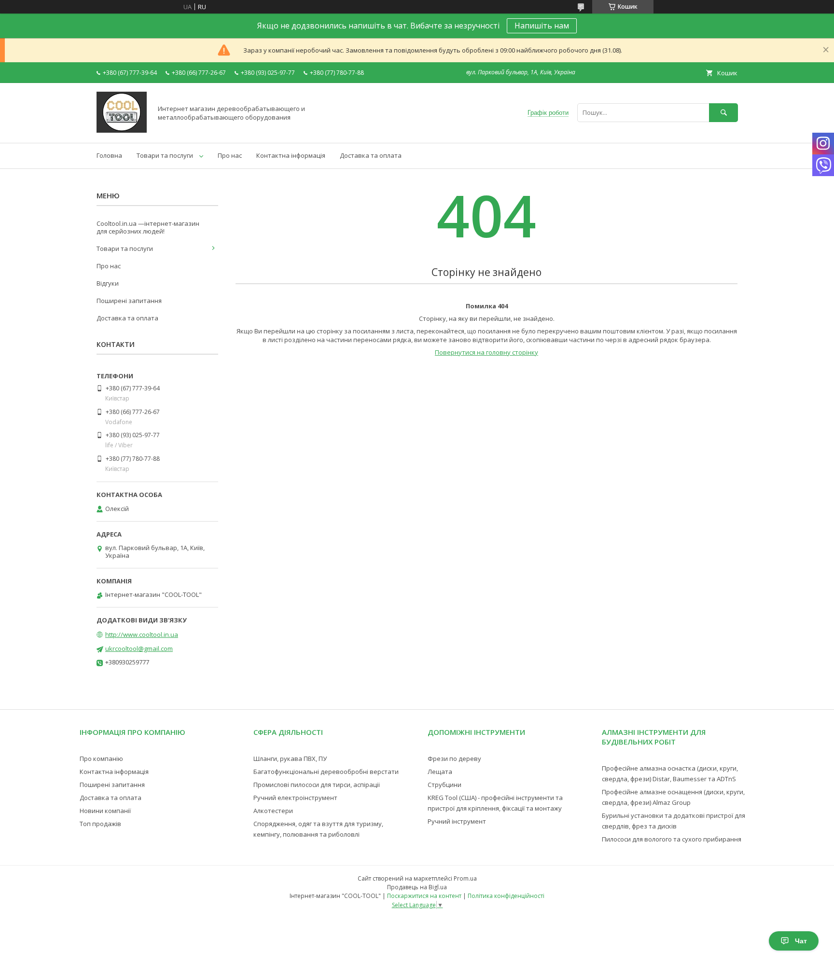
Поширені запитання (129, 300)
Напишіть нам (541, 25)
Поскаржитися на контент (424, 896)
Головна (109, 155)
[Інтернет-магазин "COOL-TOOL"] (122, 130)
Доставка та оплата (371, 155)
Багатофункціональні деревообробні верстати (326, 771)
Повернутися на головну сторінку (486, 352)
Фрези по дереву (454, 758)
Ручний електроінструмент (295, 797)
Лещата (440, 771)
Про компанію (101, 758)
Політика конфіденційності (506, 896)
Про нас (230, 155)
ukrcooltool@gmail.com (139, 648)
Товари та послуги (165, 155)
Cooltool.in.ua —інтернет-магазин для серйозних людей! (148, 227)
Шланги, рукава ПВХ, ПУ (290, 758)
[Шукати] (723, 112)
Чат (801, 941)
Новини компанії (105, 810)
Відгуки (108, 283)
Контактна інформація (290, 155)
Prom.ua (465, 878)
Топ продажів (100, 823)
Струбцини (444, 784)
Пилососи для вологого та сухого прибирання (671, 839)
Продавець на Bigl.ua (417, 887)
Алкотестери (273, 810)
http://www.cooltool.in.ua (141, 634)
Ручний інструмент (457, 821)
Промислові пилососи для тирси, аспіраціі (316, 784)
